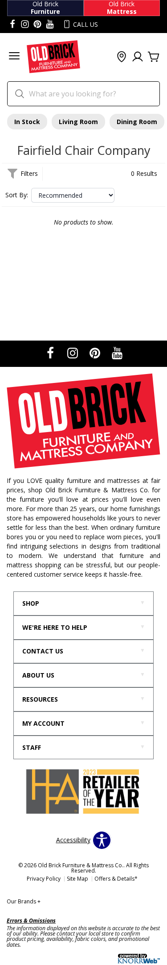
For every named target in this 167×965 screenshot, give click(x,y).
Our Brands (24, 901)
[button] (14, 57)
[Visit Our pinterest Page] (37, 24)
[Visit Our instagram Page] (25, 24)
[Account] (137, 57)
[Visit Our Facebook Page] (51, 353)
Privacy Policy (44, 878)
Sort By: (16, 195)
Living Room (78, 121)
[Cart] (153, 57)
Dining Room (137, 121)
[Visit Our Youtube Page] (117, 353)
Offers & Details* (116, 878)
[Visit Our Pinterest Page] (96, 353)
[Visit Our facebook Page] (12, 24)
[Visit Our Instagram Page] (73, 353)
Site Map (77, 878)
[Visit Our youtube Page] (50, 24)
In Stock (27, 121)
